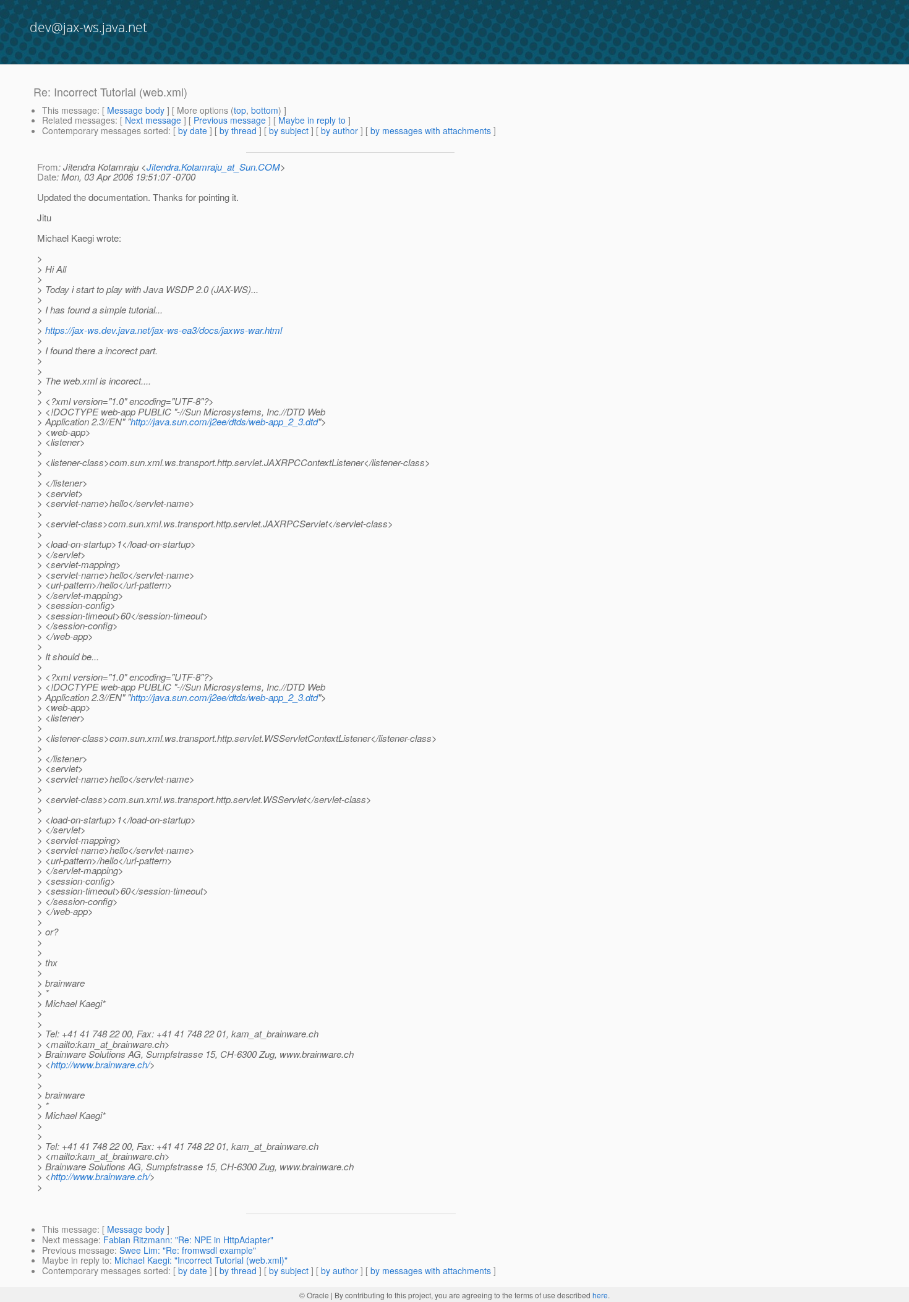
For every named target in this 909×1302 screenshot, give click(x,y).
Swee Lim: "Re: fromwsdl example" (187, 1250)
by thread (238, 130)
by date (192, 130)
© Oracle (314, 1295)
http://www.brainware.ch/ (100, 1064)
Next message (153, 120)
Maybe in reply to (312, 120)
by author (339, 130)
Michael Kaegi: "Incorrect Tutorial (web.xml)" (201, 1260)
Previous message (230, 120)
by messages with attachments (430, 130)
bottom (264, 110)
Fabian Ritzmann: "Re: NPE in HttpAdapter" (188, 1239)
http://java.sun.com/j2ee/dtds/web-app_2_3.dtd (224, 421)
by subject (289, 130)
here (600, 1295)
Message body (135, 110)
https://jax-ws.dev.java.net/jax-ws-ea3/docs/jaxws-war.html (163, 329)
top (240, 110)
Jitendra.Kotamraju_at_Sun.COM (213, 166)
